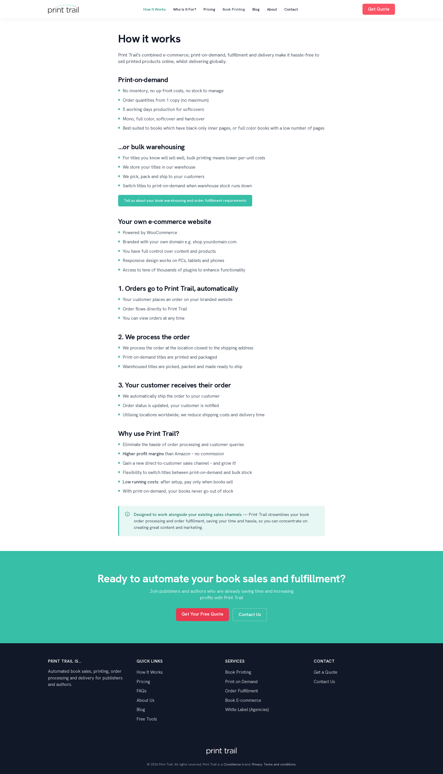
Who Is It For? (184, 9)
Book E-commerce (243, 700)
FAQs (142, 691)
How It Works (154, 9)
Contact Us (250, 614)
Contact (291, 9)
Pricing (209, 9)
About (272, 9)
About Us (145, 700)
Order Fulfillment (241, 691)
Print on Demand (241, 682)
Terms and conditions (280, 764)
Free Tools (147, 719)
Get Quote (378, 9)
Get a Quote (325, 672)
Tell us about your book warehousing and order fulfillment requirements (185, 200)
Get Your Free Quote (202, 614)
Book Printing (234, 9)
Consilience (232, 764)
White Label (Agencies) (247, 709)
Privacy (257, 764)
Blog (256, 9)
